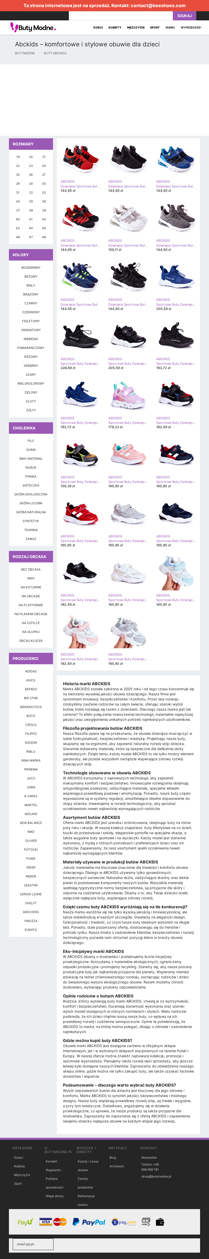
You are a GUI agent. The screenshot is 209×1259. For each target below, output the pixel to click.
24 (44, 166)
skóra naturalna (31, 512)
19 (18, 157)
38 (31, 210)
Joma (31, 787)
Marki (170, 27)
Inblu (30, 751)
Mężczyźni (22, 1175)
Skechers (31, 912)
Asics (30, 680)
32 (31, 192)
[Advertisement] (104, 100)
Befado (31, 689)
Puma (30, 858)
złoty (31, 401)
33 (44, 192)
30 (44, 183)
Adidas (31, 671)
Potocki (31, 849)
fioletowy (31, 321)
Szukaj (184, 15)
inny (31, 578)
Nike (31, 832)
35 (31, 201)
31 (18, 192)
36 (44, 201)
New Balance (31, 823)
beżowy (30, 276)
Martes (30, 805)
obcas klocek (31, 641)
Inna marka (31, 760)
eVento (31, 930)
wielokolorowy (30, 383)
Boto (31, 716)
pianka (30, 476)
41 (31, 219)
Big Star (31, 698)
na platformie (31, 605)
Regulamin (53, 1170)
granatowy (31, 330)
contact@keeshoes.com (158, 5)
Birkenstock (31, 707)
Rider (31, 867)
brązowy (30, 294)
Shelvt (31, 903)
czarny (30, 303)
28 (18, 183)
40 (18, 219)
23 (31, 166)
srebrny (31, 366)
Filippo (31, 734)
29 (31, 183)
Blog (113, 1157)
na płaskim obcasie (31, 614)
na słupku (31, 632)
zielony (30, 392)
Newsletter (149, 1157)
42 (44, 219)
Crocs (30, 725)
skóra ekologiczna (30, 494)
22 (18, 166)
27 (44, 175)
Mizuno (31, 814)
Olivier (31, 841)
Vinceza (30, 921)
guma (31, 450)
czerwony (31, 312)
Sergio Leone (31, 894)
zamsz (30, 539)
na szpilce (31, 623)
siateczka (30, 485)
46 (18, 237)
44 (31, 228)
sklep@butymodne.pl (156, 1176)
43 (18, 228)
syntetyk (31, 521)
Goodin (31, 742)
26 (31, 175)
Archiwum (117, 1166)
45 (44, 228)
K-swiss (30, 796)
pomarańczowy (30, 348)
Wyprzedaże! (191, 27)
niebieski (31, 339)
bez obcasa (31, 569)
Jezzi (31, 778)
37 (18, 210)
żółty (31, 410)
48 (44, 237)
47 (31, 237)
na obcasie (31, 596)
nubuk (30, 467)
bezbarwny (31, 267)
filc (31, 441)
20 (31, 157)
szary (31, 374)
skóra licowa (30, 503)
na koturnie (31, 587)
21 (44, 157)
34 (18, 201)
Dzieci (18, 1157)
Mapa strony (55, 1196)
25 (18, 175)
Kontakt (51, 1161)
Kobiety (19, 1166)
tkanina (31, 530)
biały (31, 285)
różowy (31, 357)
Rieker (31, 876)
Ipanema (31, 769)
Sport (18, 1183)
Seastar (31, 885)
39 (44, 210)
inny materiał (31, 459)
